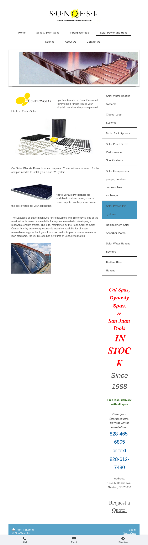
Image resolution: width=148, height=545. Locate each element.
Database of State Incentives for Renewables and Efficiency (50, 217)
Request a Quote (119, 506)
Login (132, 529)
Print (19, 529)
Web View (130, 533)
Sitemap (29, 529)
